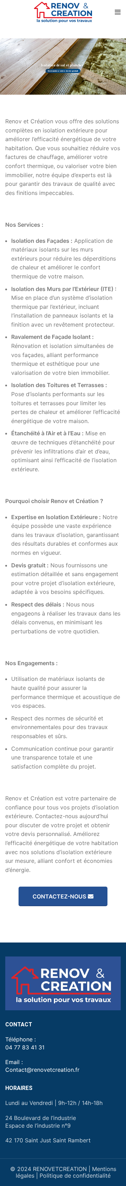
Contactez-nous (59, 896)
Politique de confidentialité (75, 1175)
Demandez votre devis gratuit (63, 71)
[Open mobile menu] (117, 12)
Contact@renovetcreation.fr (42, 1069)
